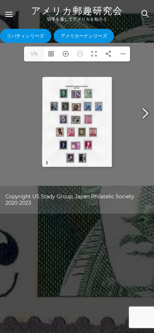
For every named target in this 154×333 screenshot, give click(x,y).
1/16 (34, 53)
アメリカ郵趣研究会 (77, 10)
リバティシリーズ (25, 36)
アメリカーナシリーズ (84, 36)
